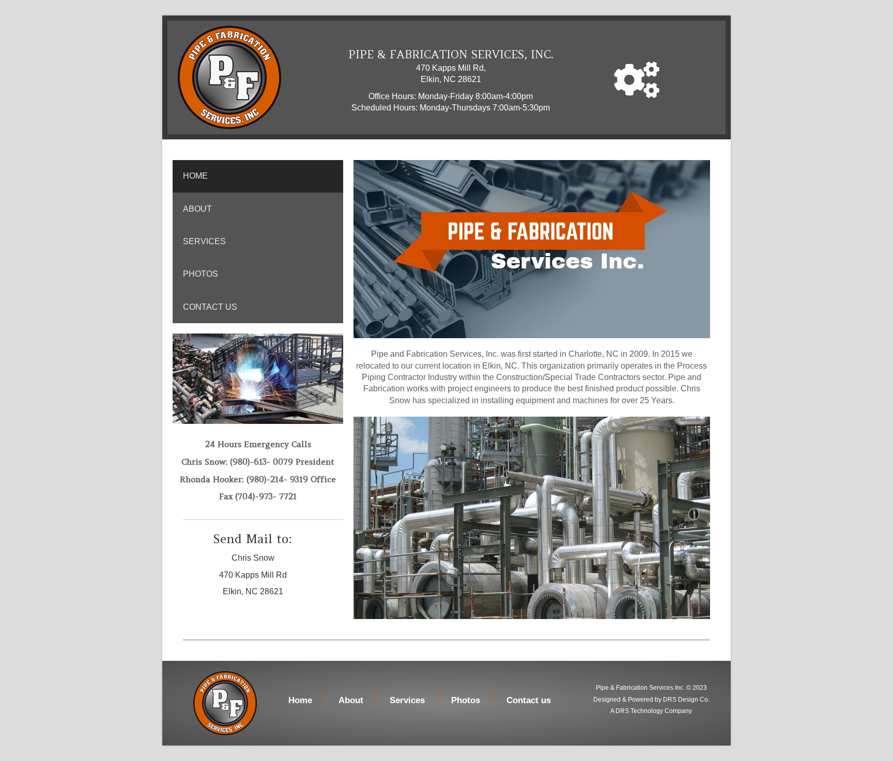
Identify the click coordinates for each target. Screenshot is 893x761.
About (197, 208)
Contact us (210, 307)
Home (195, 175)
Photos (200, 273)
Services (204, 241)
